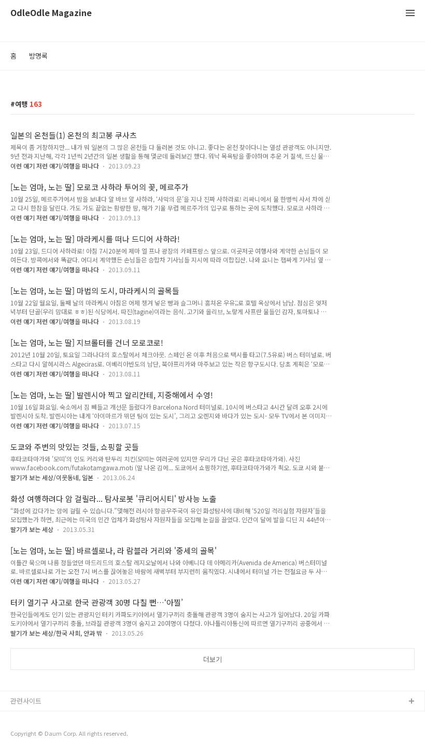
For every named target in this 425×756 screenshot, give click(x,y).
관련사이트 (25, 701)
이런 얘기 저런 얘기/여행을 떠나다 (54, 165)
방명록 (38, 56)
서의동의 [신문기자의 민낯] (49, 718)
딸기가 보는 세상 (31, 529)
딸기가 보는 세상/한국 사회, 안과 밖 (56, 632)
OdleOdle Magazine (51, 13)
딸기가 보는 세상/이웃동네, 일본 (51, 477)
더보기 (212, 659)
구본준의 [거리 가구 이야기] (50, 735)
